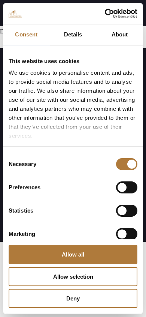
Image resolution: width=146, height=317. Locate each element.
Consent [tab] (26, 34)
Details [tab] (73, 34)
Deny (73, 298)
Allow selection (73, 276)
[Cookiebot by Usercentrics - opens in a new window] (105, 13)
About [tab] (120, 34)
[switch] (126, 187)
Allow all (73, 254)
